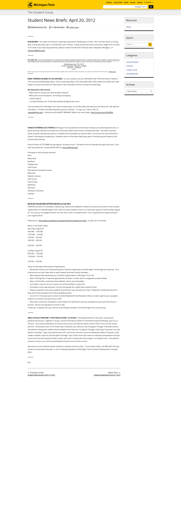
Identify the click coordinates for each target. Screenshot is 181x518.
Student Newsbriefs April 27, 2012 (107, 375)
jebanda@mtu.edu (35, 112)
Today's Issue (74, 27)
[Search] (150, 44)
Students (109, 2)
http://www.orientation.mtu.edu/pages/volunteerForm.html (63, 220)
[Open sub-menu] (152, 2)
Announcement (132, 62)
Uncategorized (132, 73)
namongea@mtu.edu (36, 50)
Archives (129, 66)
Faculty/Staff (118, 2)
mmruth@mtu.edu (70, 147)
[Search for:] (137, 44)
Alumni (126, 2)
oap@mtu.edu (112, 71)
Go (151, 7)
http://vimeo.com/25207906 (102, 112)
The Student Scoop (40, 12)
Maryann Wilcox (59, 27)
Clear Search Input (132, 6)
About (128, 27)
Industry (140, 2)
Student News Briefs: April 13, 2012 (41, 375)
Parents (132, 2)
